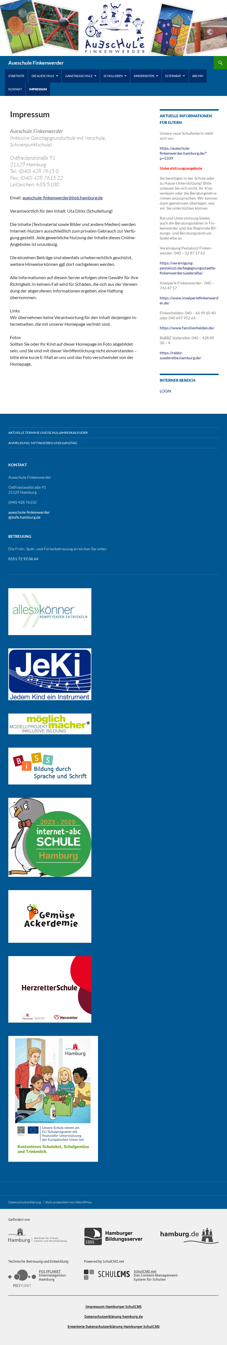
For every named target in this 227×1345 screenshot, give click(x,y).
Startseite (16, 76)
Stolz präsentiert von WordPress (68, 1202)
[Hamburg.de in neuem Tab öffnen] (190, 1236)
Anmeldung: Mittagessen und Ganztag (42, 443)
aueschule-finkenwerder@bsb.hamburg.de (62, 197)
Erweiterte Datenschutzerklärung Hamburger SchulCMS (114, 1326)
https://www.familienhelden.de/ (187, 327)
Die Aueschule (43, 76)
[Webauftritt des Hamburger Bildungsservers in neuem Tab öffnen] (113, 1236)
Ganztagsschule (78, 76)
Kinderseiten (144, 76)
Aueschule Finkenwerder (36, 63)
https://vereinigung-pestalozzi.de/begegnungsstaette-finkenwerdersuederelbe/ (188, 268)
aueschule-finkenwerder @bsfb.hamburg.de (29, 514)
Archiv (197, 76)
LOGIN (165, 391)
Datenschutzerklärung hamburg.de (113, 1316)
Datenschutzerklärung (24, 1202)
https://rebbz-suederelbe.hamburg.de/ (180, 355)
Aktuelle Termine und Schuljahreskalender (48, 432)
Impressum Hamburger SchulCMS (114, 1306)
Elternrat (173, 76)
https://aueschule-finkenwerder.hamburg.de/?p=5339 (183, 153)
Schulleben (113, 76)
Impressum (38, 89)
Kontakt (15, 89)
